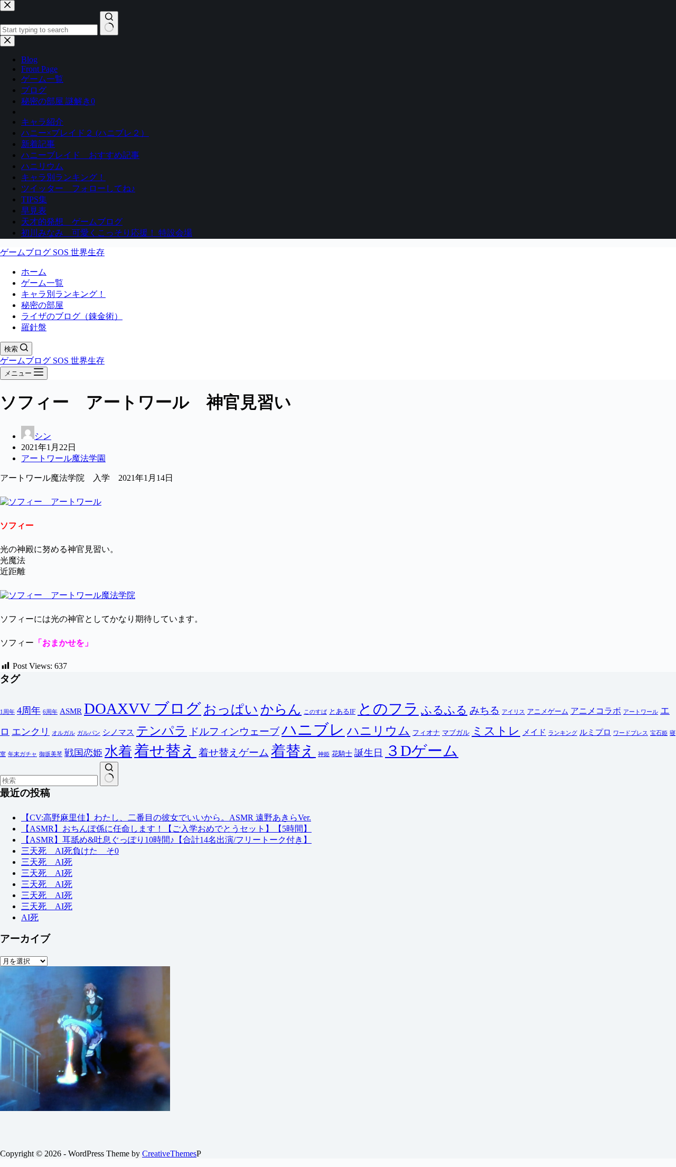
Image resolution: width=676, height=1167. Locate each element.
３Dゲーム (421, 750)
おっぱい (230, 709)
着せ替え (165, 750)
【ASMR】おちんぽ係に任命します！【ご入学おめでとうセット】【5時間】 (166, 828)
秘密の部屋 (42, 305)
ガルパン (88, 733)
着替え (293, 751)
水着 (118, 751)
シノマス (118, 732)
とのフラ (388, 709)
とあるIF (342, 711)
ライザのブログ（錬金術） (72, 316)
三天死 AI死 (46, 861)
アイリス (513, 712)
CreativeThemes (169, 1153)
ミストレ (496, 730)
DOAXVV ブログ (142, 708)
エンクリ (31, 731)
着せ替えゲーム (234, 752)
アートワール (640, 712)
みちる (485, 710)
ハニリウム (378, 730)
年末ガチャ (22, 754)
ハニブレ (313, 729)
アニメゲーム (547, 711)
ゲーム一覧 (42, 282)
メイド (534, 732)
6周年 (50, 712)
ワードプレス (630, 733)
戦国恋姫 (83, 753)
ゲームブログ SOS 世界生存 (52, 252)
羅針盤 (33, 327)
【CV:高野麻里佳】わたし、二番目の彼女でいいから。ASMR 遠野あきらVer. (166, 817)
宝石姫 (659, 733)
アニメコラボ (595, 710)
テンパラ (161, 730)
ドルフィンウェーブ (234, 731)
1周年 (7, 712)
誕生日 (368, 753)
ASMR (71, 711)
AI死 (30, 917)
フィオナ (426, 732)
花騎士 (342, 754)
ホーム (33, 271)
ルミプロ (595, 732)
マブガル (456, 732)
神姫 (324, 754)
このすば (315, 712)
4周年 (29, 710)
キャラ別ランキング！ (63, 294)
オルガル (63, 733)
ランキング (562, 733)
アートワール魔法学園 (63, 458)
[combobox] (49, 780)
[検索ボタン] (109, 774)
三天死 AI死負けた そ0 (70, 850)
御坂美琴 (50, 754)
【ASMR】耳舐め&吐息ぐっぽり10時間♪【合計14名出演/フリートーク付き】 (166, 839)
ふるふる (444, 710)
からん (281, 709)
